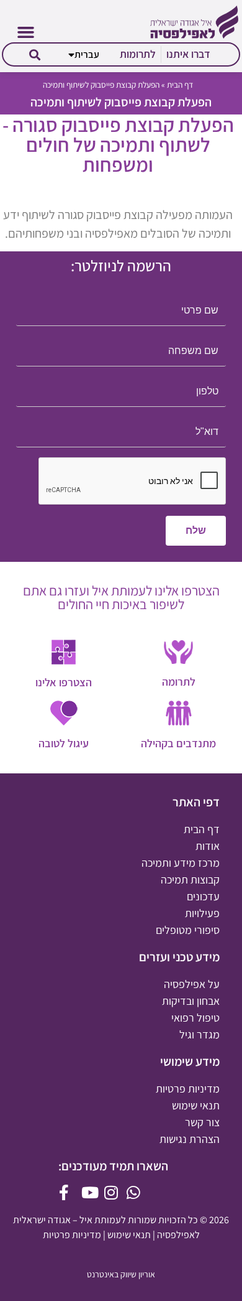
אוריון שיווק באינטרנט (121, 1274)
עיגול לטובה (63, 743)
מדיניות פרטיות (72, 1234)
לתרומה (178, 681)
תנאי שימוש (129, 1234)
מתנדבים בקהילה (178, 743)
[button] (25, 32)
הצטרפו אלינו (63, 682)
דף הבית (180, 84)
